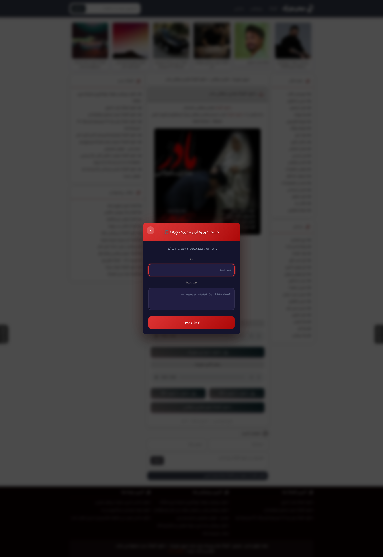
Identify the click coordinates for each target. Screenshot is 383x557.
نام (192, 259)
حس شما (191, 283)
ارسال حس (191, 322)
